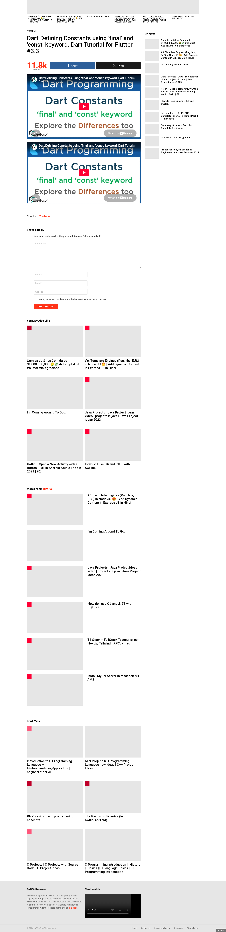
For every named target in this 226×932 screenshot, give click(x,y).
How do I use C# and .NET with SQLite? (183, 17)
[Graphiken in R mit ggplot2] (152, 141)
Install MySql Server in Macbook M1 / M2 (113, 677)
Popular (29, 728)
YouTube (44, 216)
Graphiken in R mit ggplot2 (175, 137)
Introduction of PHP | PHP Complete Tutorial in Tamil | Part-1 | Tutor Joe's (179, 116)
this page (73, 908)
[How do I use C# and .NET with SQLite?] (184, 7)
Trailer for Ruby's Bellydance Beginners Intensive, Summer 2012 (180, 151)
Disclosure (178, 928)
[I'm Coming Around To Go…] (98, 7)
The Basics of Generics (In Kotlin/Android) (104, 818)
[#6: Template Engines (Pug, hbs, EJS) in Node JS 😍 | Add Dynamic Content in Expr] (70, 7)
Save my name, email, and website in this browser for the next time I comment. (72, 299)
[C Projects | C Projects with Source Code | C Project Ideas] (55, 845)
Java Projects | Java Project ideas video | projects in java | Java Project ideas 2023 (125, 19)
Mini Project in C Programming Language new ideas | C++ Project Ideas (109, 764)
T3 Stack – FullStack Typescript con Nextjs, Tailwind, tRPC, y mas (113, 641)
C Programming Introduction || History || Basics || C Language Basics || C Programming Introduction (112, 868)
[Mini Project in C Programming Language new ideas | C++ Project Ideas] (113, 742)
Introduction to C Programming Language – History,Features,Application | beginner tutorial (49, 766)
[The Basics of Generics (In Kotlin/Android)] (113, 797)
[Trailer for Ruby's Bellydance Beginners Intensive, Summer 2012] (152, 153)
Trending (29, 328)
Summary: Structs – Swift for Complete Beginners (176, 127)
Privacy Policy (192, 928)
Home (134, 928)
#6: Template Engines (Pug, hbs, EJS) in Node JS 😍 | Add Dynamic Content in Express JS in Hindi (70, 19)
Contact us (145, 928)
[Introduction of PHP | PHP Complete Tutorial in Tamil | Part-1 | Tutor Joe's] (152, 117)
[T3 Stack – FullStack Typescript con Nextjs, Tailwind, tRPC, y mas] (55, 653)
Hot (87, 328)
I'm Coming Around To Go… (98, 16)
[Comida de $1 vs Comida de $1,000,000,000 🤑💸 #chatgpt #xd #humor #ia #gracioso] (41, 7)
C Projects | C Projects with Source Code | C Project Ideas (52, 866)
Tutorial (47, 488)
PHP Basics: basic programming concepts (50, 818)
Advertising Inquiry (162, 928)
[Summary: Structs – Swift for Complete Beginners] (152, 129)
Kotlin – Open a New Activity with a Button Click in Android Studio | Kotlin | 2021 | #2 (154, 19)
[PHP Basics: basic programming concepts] (55, 797)
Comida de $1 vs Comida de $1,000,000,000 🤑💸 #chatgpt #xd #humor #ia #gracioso (40, 19)
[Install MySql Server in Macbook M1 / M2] (55, 690)
